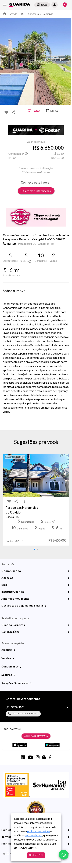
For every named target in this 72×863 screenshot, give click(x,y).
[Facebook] (50, 757)
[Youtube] (30, 757)
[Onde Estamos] (64, 5)
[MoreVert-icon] (24, 501)
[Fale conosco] (64, 855)
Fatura (44, 5)
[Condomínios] (21, 667)
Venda (13, 13)
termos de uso (33, 835)
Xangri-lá (33, 13)
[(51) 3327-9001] (67, 707)
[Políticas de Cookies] (68, 844)
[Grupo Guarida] (68, 571)
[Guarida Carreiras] (68, 625)
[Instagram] (37, 757)
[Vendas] (13, 658)
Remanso (47, 13)
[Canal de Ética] (68, 632)
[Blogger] (44, 757)
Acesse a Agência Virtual (36, 736)
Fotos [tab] (36, 110)
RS (22, 13)
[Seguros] (14, 675)
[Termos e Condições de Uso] (68, 837)
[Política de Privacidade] (68, 830)
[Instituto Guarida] (68, 592)
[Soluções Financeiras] (30, 683)
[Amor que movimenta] (68, 599)
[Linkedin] (23, 757)
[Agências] (68, 578)
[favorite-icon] (6, 112)
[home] (19, 4)
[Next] (66, 61)
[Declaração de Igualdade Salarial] (46, 606)
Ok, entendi (36, 855)
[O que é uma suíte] (26, 154)
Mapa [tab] (54, 110)
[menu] (5, 5)
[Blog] (68, 585)
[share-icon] (13, 112)
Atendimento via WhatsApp (25, 714)
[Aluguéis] (14, 650)
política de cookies (38, 831)
